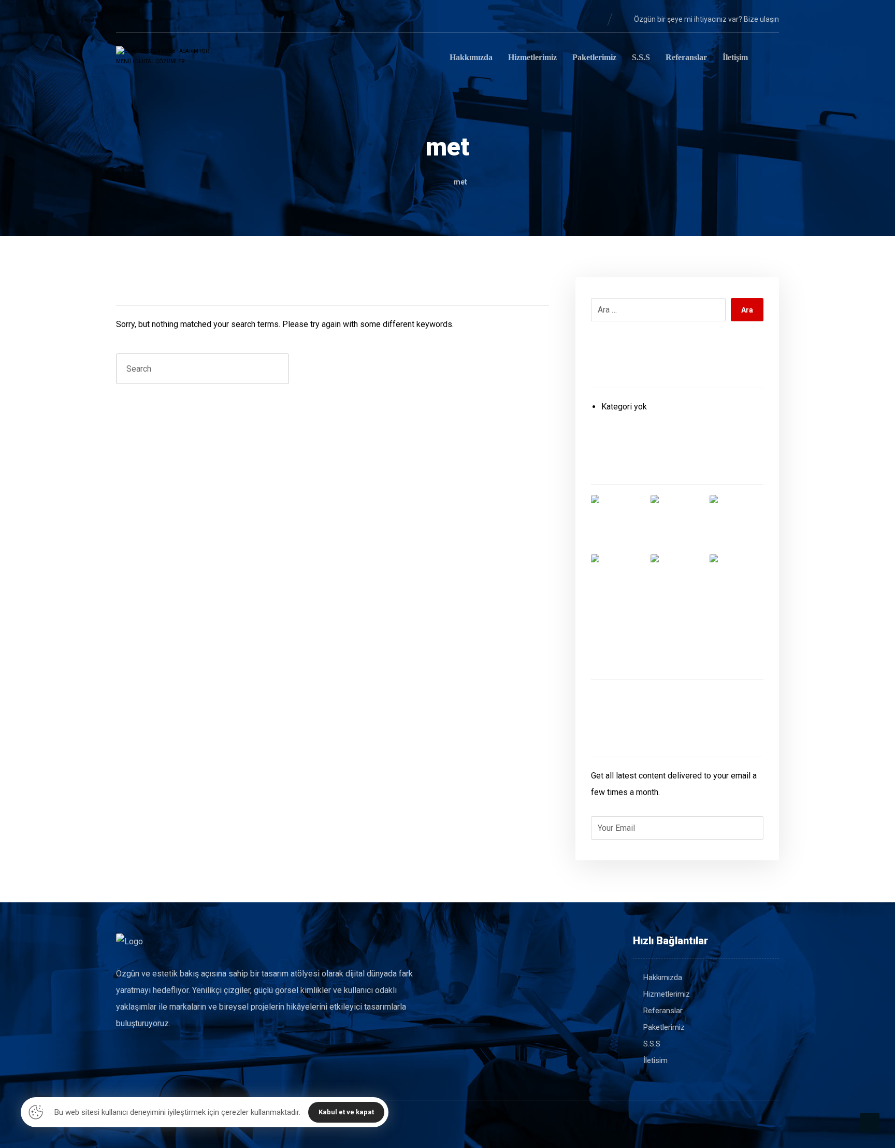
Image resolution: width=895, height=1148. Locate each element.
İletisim (655, 1060)
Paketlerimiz (664, 1027)
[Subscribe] (750, 828)
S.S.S (651, 1043)
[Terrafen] (677, 581)
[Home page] (431, 182)
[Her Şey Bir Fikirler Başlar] (168, 59)
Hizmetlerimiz (666, 994)
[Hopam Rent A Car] (677, 522)
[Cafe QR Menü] (736, 581)
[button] (124, 18)
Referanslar (663, 1010)
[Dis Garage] (736, 522)
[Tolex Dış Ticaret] (618, 522)
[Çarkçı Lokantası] (618, 581)
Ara (747, 310)
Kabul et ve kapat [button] (346, 1112)
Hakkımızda (662, 977)
